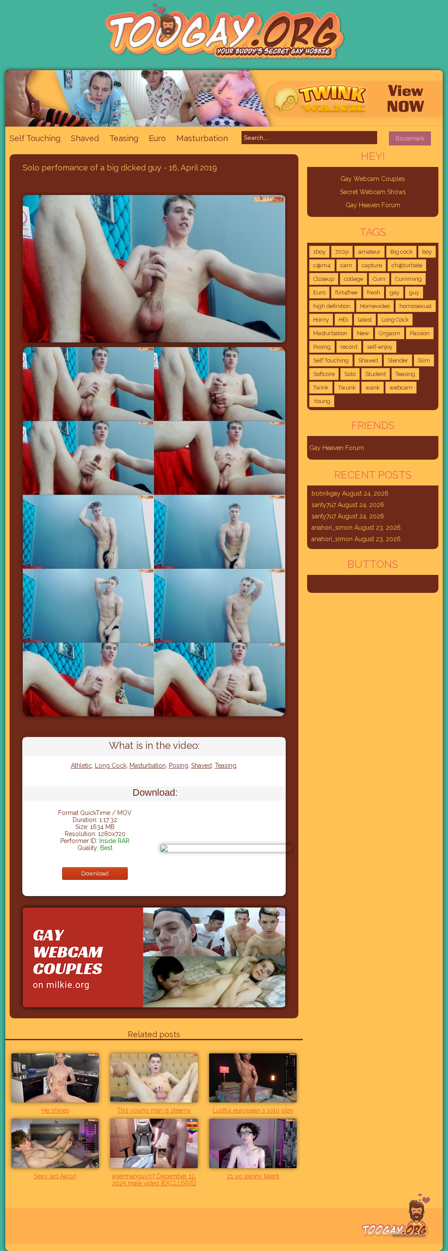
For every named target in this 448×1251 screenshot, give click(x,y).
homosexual (415, 306)
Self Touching (35, 138)
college (353, 279)
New (363, 333)
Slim (424, 360)
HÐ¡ (343, 319)
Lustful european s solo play (253, 1110)
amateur (369, 251)
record (348, 347)
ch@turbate (407, 265)
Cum (379, 279)
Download (94, 873)
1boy (319, 251)
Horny (321, 319)
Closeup (323, 279)
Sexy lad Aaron (55, 1176)
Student (375, 374)
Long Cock (110, 765)
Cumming (408, 279)
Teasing (123, 138)
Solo (350, 374)
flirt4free (346, 292)
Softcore (324, 374)
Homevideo (375, 306)
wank (372, 387)
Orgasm (389, 333)
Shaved (85, 138)
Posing (178, 765)
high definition (331, 306)
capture (372, 265)
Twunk (347, 387)
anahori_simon (332, 527)
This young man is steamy (154, 1110)
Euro (157, 138)
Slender (398, 360)
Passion (420, 333)
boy (427, 251)
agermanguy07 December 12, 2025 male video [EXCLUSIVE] (154, 1180)
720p (342, 251)
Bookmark (410, 138)
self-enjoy (379, 347)
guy (414, 292)
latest (365, 319)
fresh (373, 292)
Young (321, 401)
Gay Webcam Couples (372, 178)
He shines (55, 1110)
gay (394, 292)
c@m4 (322, 265)
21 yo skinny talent (253, 1176)
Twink (321, 387)
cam (346, 265)
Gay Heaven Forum (373, 205)
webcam (401, 387)
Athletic (81, 765)
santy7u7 (324, 504)
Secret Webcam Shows (373, 191)
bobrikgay (326, 493)
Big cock (401, 251)
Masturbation (202, 138)
